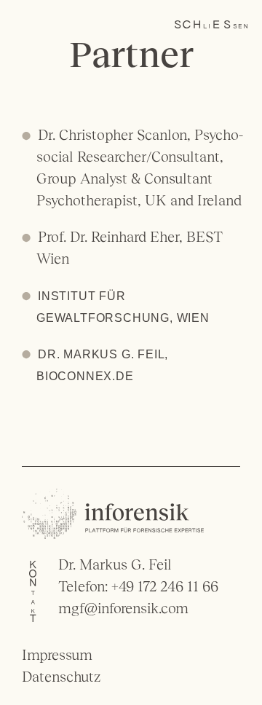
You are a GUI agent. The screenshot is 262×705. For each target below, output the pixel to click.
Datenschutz (61, 677)
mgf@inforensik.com (123, 608)
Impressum (57, 655)
